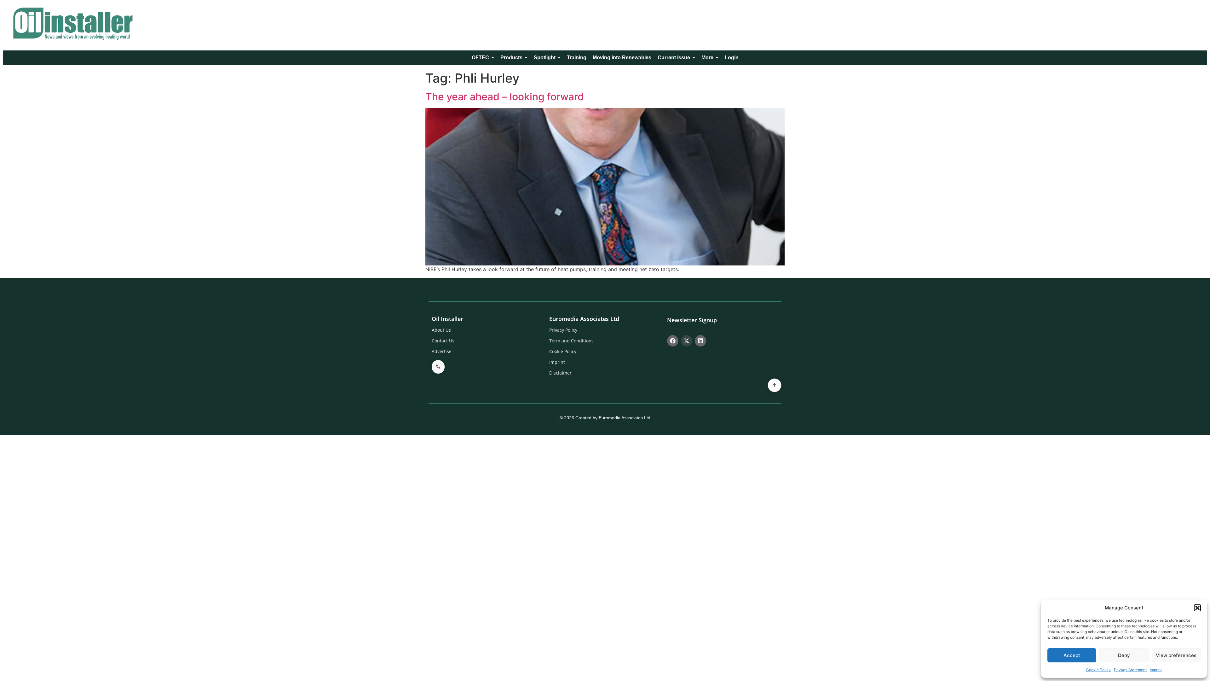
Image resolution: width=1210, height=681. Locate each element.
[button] (1197, 608)
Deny (1124, 655)
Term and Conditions (571, 341)
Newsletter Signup (692, 320)
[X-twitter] (686, 340)
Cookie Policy (1098, 669)
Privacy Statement (1130, 669)
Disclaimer (560, 373)
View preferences (1176, 655)
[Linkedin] (700, 340)
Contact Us (443, 341)
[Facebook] (672, 340)
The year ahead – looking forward (504, 96)
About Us (441, 330)
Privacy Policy (563, 330)
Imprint (1156, 669)
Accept (1071, 655)
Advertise (442, 351)
